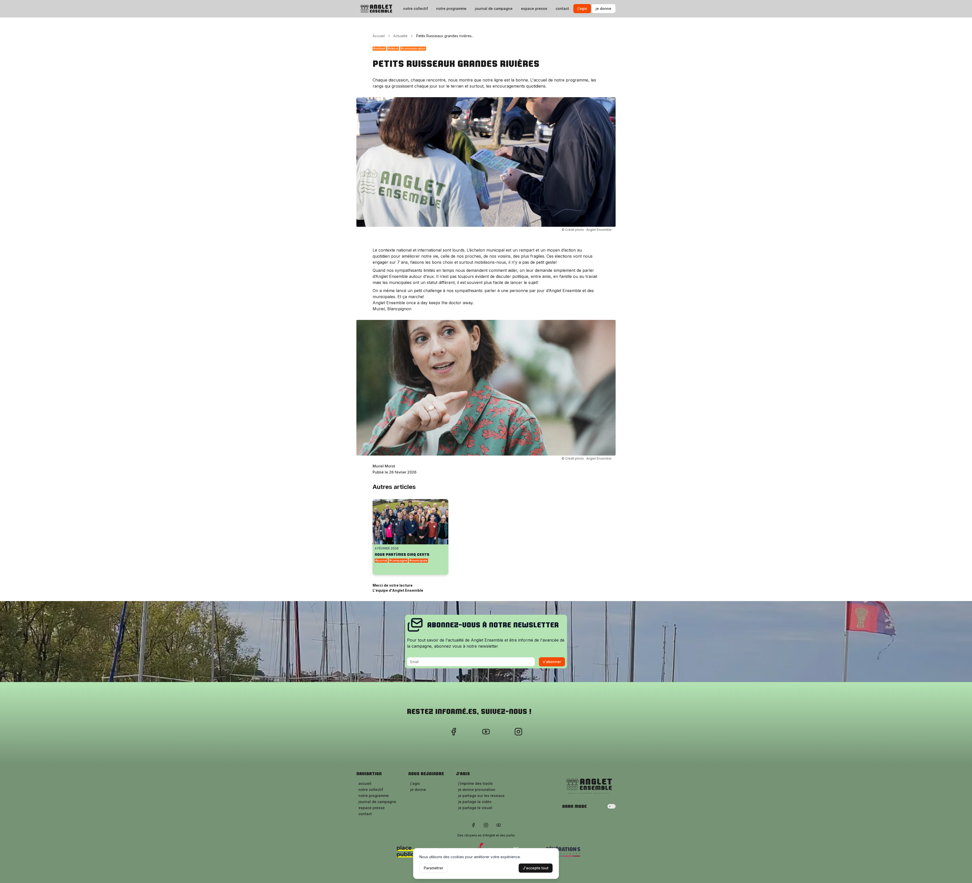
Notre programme (451, 8)
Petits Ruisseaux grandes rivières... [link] (445, 36)
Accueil (379, 36)
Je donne (603, 8)
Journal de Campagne (494, 8)
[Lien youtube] (486, 732)
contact (562, 8)
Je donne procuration (476, 789)
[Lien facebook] (454, 732)
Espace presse (534, 8)
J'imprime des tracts (475, 783)
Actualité (400, 36)
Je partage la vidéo (475, 801)
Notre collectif (415, 8)
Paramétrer (433, 868)
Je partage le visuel (475, 808)
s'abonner (552, 662)
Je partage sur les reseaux (481, 795)
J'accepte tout (536, 868)
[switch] (612, 806)
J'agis (582, 8)
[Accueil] (375, 8)
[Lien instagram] (518, 732)
